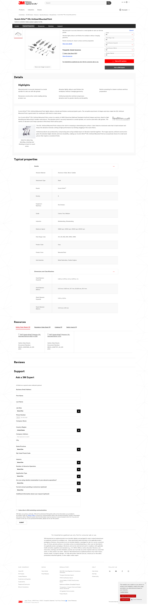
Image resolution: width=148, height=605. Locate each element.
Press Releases (45, 573)
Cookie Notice (124, 592)
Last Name (19, 402)
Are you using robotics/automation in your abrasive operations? (36, 480)
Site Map (94, 573)
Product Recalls (63, 593)
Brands (39, 10)
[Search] (109, 3)
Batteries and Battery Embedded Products (70, 584)
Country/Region (21, 427)
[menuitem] (16, 26)
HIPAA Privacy (35, 600)
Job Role (19, 408)
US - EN (123, 2)
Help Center (95, 571)
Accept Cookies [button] (125, 599)
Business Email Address (23, 389)
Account (125, 10)
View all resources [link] (67, 56)
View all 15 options (121, 61)
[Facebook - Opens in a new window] (122, 571)
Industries (31, 10)
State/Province (21, 446)
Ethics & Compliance (23, 587)
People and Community (24, 584)
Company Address (22, 434)
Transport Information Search (67, 575)
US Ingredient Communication (67, 591)
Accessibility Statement (49, 600)
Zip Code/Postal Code (23, 453)
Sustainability (21, 581)
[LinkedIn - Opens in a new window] (110, 571)
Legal (26, 600)
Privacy (29, 600)
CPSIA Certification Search (66, 577)
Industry (18, 459)
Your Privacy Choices (60, 600)
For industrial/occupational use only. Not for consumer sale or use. (81, 62)
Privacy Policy (31, 515)
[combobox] (18, 417)
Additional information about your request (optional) (32, 494)
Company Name (21, 421)
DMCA (41, 600)
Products (21, 10)
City (17, 440)
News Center (45, 571)
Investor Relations (22, 576)
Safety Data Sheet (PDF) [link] (70, 53)
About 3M (20, 571)
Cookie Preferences (72, 600)
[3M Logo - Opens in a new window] (28, 3)
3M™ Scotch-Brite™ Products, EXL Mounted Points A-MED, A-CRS (29, 335)
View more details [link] (67, 44)
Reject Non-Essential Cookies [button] (128, 596)
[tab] (23, 327)
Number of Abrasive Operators (26, 466)
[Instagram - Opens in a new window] (128, 571)
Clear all (131, 30)
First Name (19, 395)
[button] (136, 599)
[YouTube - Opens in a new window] (116, 571)
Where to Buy (95, 576)
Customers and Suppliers (24, 579)
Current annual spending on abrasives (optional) (31, 487)
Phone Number (21, 415)
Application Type (21, 473)
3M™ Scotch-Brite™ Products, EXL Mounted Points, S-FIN (58, 335)
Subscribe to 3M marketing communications (32, 510)
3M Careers (21, 573)
